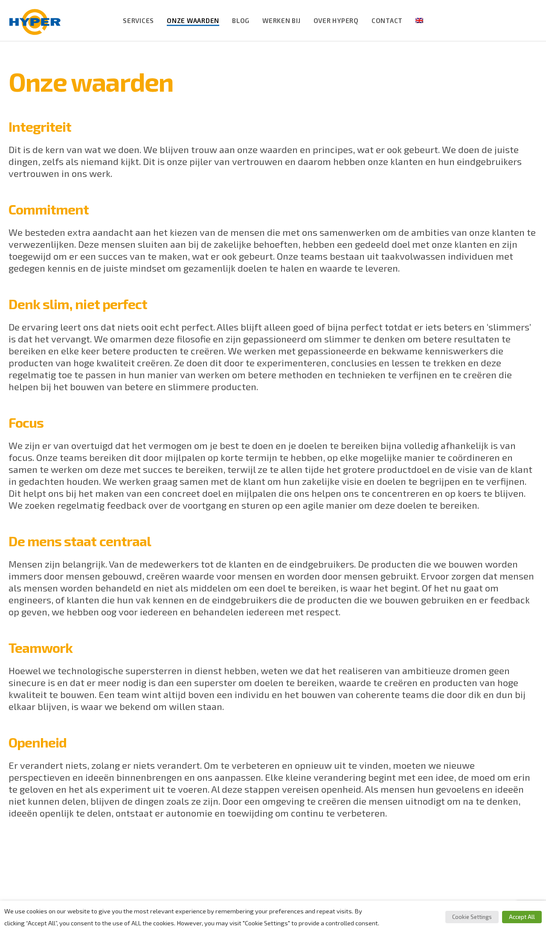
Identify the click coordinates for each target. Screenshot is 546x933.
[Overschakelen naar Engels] (419, 20)
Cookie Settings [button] (472, 916)
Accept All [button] (522, 916)
